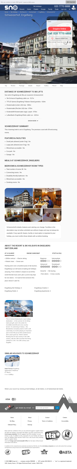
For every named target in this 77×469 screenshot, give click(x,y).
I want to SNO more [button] (29, 2)
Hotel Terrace (9, 368)
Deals (57, 9)
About (29, 417)
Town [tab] (9, 314)
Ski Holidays (14, 12)
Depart (38, 85)
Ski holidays (37, 6)
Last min (63, 9)
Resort (54, 85)
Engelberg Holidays (12, 288)
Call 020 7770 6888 (59, 33)
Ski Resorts (23, 12)
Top (6, 85)
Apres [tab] (28, 314)
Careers (65, 417)
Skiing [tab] (18, 314)
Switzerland (32, 12)
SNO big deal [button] (71, 2)
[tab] (9, 253)
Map (61, 85)
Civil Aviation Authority (11, 434)
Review (13, 85)
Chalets (36, 9)
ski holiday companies (48, 446)
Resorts (22, 9)
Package (21, 85)
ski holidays (31, 389)
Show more (32, 120)
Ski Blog (12, 421)
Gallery (46, 85)
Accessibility (65, 421)
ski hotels (41, 389)
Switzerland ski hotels (55, 389)
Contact (47, 417)
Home (6, 12)
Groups (43, 9)
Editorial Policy (12, 424)
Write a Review (21, 74)
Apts (41, 291)
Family (50, 9)
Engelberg (41, 12)
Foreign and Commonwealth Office (19, 441)
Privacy (30, 421)
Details (30, 85)
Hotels (29, 9)
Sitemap (30, 424)
